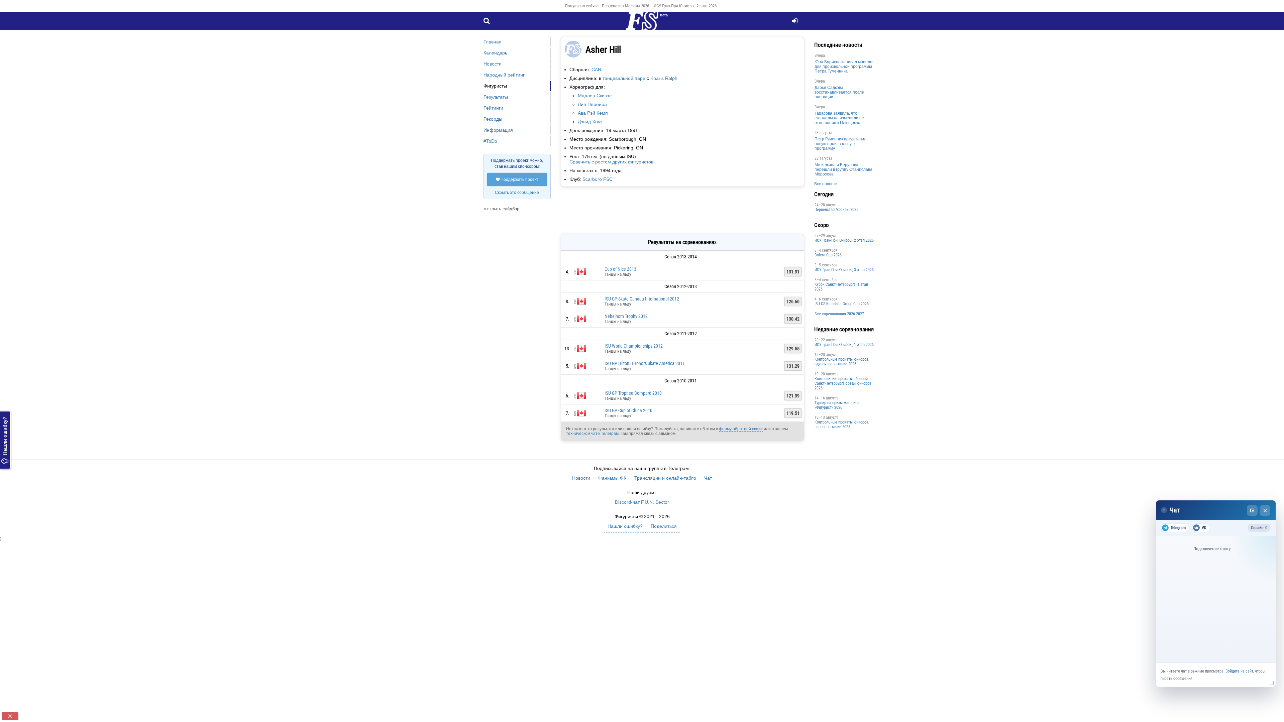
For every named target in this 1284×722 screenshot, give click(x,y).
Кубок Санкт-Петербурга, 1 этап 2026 (841, 286)
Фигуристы (495, 86)
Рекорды (493, 119)
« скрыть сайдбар (501, 208)
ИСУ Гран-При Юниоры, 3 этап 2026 (844, 269)
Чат (708, 478)
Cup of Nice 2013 (620, 269)
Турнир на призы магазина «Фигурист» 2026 (837, 405)
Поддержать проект (517, 179)
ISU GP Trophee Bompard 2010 (633, 393)
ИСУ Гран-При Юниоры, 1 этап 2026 (844, 344)
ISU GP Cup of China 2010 (628, 410)
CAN (596, 69)
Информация (498, 130)
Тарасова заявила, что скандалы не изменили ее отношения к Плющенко (839, 118)
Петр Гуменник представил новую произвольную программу (840, 144)
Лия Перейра (592, 104)
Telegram (1178, 527)
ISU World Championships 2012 (634, 346)
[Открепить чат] (1252, 510)
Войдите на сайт (1239, 671)
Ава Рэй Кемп (593, 113)
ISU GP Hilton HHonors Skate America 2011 (645, 363)
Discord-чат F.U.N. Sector (642, 502)
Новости (493, 64)
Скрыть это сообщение (517, 192)
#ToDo (490, 141)
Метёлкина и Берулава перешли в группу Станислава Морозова (843, 169)
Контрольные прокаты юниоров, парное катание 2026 (842, 424)
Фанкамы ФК (612, 478)
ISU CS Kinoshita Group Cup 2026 (842, 304)
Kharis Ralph (663, 78)
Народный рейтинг (504, 75)
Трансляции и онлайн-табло (665, 478)
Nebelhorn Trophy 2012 (626, 316)
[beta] (642, 24)
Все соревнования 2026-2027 (839, 314)
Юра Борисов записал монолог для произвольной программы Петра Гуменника (844, 66)
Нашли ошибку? (5, 440)
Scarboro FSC (597, 179)
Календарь (495, 52)
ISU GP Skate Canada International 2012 (642, 299)
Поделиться (664, 526)
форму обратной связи (741, 429)
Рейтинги (493, 108)
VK (1204, 527)
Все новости (826, 184)
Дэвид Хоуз (590, 121)
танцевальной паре (624, 78)
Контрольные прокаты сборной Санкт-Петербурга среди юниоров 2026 (843, 383)
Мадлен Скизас (595, 95)
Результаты (496, 97)
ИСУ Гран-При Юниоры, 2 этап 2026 (685, 5)
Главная (493, 41)
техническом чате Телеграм (592, 433)
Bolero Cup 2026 (828, 255)
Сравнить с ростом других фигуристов (611, 161)
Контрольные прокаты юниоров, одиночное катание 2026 (842, 361)
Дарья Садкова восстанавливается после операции (839, 92)
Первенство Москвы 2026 (625, 5)
